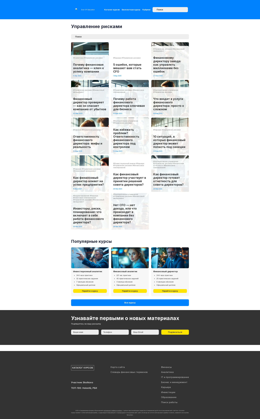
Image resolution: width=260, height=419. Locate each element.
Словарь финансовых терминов (129, 372)
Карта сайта (117, 367)
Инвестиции (168, 392)
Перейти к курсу (90, 291)
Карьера (166, 387)
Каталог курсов (112, 10)
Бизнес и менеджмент (174, 382)
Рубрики (146, 10)
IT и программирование (175, 377)
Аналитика (167, 372)
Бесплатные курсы (131, 10)
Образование (168, 397)
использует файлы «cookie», (113, 410)
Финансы (166, 367)
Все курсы (130, 302)
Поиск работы (169, 402)
